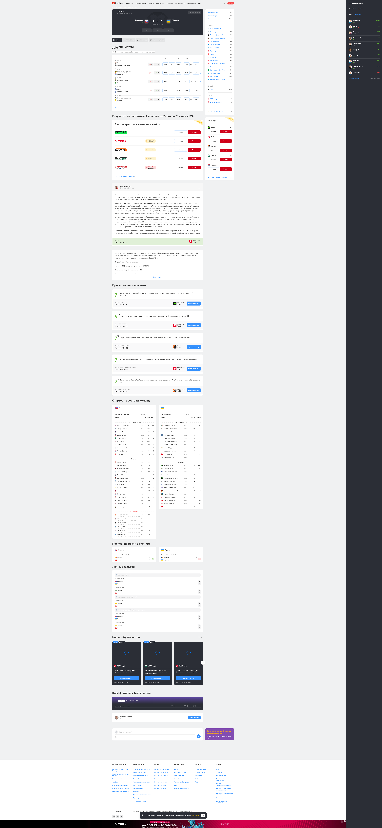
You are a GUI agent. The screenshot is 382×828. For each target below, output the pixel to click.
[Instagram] (113, 816)
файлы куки (195, 815)
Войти (231, 3)
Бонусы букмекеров (119, 779)
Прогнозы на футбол (161, 772)
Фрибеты (115, 782)
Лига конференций (221, 35)
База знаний (191, 3)
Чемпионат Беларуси (181, 782)
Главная (114, 8)
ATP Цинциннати (221, 99)
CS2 (209, 108)
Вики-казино (137, 785)
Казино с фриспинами (140, 776)
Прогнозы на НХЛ (160, 788)
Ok (203, 815)
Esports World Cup (221, 112)
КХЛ (221, 89)
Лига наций (221, 76)
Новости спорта (200, 769)
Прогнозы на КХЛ (160, 785)
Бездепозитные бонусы (120, 785)
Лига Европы (221, 32)
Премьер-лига (221, 44)
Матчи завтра (220, 16)
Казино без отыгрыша (140, 779)
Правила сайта (221, 776)
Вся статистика (354, 78)
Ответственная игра (222, 798)
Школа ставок (200, 772)
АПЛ (175, 785)
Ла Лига (221, 54)
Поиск (224, 3)
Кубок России (221, 47)
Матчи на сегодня (180, 772)
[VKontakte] (121, 816)
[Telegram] (117, 816)
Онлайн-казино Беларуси (141, 769)
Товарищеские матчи (221, 79)
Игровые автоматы (139, 801)
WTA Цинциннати (221, 102)
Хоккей (210, 86)
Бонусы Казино (138, 788)
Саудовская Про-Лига (221, 70)
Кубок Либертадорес (221, 38)
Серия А (221, 57)
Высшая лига (221, 41)
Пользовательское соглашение (222, 779)
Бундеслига (221, 60)
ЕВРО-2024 (130, 8)
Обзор (180, 132)
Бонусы (151, 3)
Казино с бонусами (139, 772)
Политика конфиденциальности (223, 784)
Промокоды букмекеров (120, 791)
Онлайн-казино (141, 3)
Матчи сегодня (220, 12)
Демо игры (160, 3)
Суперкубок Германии (221, 63)
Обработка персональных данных (224, 794)
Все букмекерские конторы (125, 176)
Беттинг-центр (180, 3)
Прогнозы (169, 3)
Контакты (219, 772)
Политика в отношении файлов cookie (223, 789)
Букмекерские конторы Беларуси (120, 770)
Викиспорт (198, 776)
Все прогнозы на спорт (161, 769)
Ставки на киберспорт (182, 788)
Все (200, 637)
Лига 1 (221, 67)
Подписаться (194, 717)
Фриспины (136, 791)
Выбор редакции (201, 779)
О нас (218, 769)
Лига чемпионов (221, 28)
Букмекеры (129, 3)
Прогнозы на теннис (160, 782)
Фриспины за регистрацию (142, 795)
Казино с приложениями (141, 782)
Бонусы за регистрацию (120, 788)
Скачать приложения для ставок (120, 775)
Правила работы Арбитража (221, 802)
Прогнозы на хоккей (160, 779)
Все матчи (220, 19)
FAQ (196, 782)
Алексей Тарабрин (126, 716)
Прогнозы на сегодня (161, 776)
